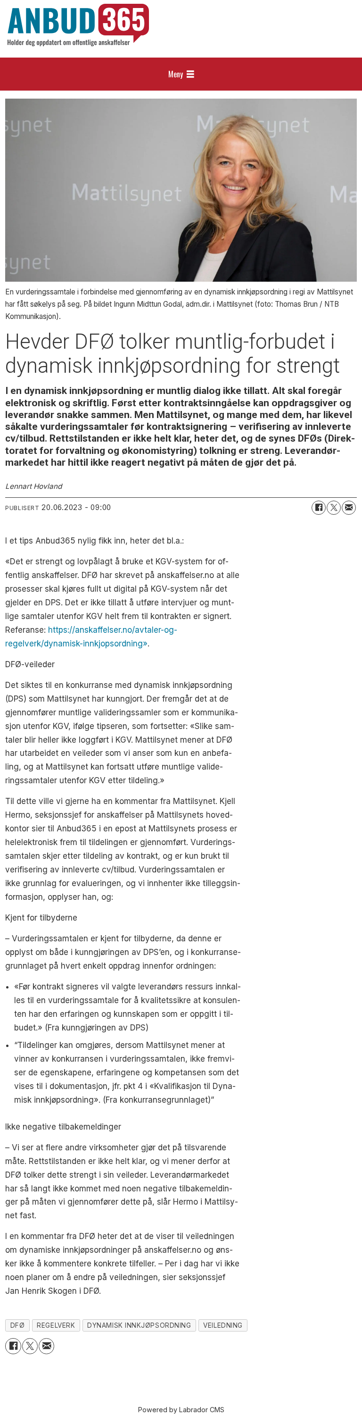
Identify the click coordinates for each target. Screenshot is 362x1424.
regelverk (56, 1325)
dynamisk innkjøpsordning (139, 1325)
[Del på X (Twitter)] (334, 508)
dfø (17, 1325)
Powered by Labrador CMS (181, 1410)
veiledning (222, 1325)
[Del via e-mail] (349, 508)
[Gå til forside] (78, 25)
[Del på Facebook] (319, 508)
